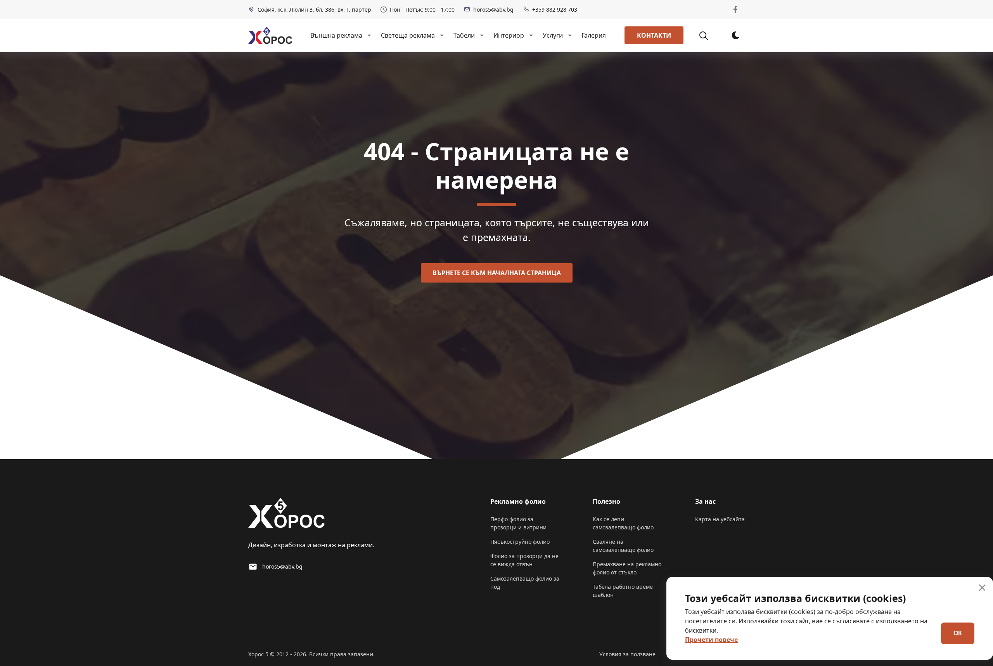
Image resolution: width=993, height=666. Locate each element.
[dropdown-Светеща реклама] (441, 35)
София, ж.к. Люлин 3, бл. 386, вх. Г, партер (314, 9)
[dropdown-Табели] (481, 35)
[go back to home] (286, 514)
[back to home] (270, 35)
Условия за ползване (627, 654)
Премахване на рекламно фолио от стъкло (627, 568)
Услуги (553, 35)
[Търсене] (708, 35)
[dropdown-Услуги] (569, 35)
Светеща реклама (408, 35)
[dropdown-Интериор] (530, 35)
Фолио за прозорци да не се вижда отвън (524, 560)
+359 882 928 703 (554, 9)
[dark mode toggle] (735, 35)
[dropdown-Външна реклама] (368, 35)
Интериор (508, 35)
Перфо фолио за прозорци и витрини (518, 523)
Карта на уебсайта (720, 519)
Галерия (593, 35)
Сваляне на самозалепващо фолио (623, 545)
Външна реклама (336, 35)
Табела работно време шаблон (623, 590)
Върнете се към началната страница (496, 273)
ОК (957, 633)
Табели (464, 35)
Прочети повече (711, 639)
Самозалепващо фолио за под (524, 582)
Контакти (654, 35)
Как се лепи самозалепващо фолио (623, 523)
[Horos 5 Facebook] (735, 9)
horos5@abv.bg (493, 9)
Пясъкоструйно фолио (520, 541)
